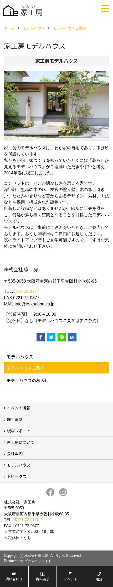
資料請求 (42, 578)
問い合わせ (14, 578)
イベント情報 (18, 408)
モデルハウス (18, 465)
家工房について (20, 442)
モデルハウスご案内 (25, 368)
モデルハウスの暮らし (28, 380)
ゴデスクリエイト (38, 561)
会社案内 (15, 453)
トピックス (17, 476)
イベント (71, 578)
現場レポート (18, 430)
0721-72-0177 (26, 291)
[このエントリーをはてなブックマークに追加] (72, 337)
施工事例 (15, 419)
